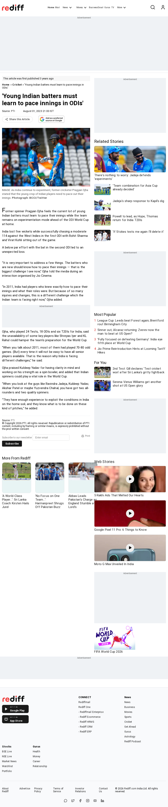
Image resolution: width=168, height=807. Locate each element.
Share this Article (19, 119)
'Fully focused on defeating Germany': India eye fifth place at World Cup (130, 341)
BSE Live (7, 751)
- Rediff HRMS (86, 721)
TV (112, 7)
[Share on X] (73, 801)
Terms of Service (58, 790)
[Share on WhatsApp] (65, 801)
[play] (130, 479)
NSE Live (7, 756)
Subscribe (12, 443)
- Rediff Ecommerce (89, 717)
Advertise (24, 788)
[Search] (153, 7)
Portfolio (7, 771)
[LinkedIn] (102, 801)
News (65, 7)
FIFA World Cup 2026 (108, 652)
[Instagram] (87, 801)
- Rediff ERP (85, 731)
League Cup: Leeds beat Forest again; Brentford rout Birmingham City (131, 322)
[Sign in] (163, 7)
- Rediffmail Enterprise (90, 712)
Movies (128, 712)
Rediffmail (84, 702)
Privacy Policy (38, 790)
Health (36, 751)
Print (87, 436)
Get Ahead (130, 726)
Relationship (40, 766)
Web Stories (104, 461)
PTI (13, 111)
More (119, 7)
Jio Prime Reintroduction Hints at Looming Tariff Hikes (131, 350)
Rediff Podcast (132, 741)
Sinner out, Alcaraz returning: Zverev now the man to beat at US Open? (128, 331)
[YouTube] (95, 801)
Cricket (17, 84)
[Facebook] (80, 801)
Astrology (129, 736)
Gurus (107, 7)
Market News (9, 761)
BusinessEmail (96, 7)
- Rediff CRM (85, 726)
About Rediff (5, 790)
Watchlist (7, 766)
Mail (57, 7)
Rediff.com (130, 788)
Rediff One (84, 707)
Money (79, 7)
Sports (128, 717)
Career (36, 761)
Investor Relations (80, 790)
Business (129, 707)
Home (51, 7)
